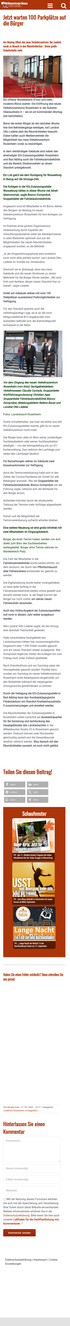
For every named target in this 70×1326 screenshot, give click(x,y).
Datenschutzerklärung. (16, 1215)
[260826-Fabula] (34, 908)
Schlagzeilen (31, 1110)
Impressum (40, 1259)
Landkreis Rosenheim (13, 1110)
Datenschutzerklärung (18, 1259)
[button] (14, 784)
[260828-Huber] (33, 820)
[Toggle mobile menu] (51, 5)
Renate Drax (13, 1107)
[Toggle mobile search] (64, 5)
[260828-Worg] (33, 864)
